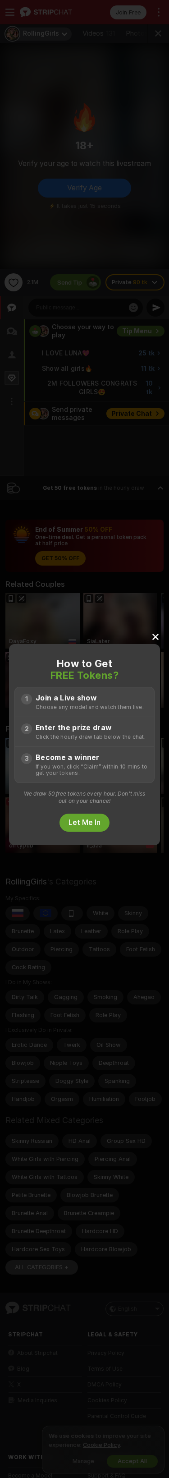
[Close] (155, 636)
